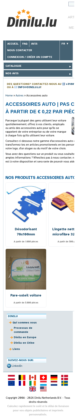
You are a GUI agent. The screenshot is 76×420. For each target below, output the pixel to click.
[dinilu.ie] (33, 383)
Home (9, 95)
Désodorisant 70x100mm (26, 231)
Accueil (13, 43)
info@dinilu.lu (29, 87)
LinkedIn (17, 365)
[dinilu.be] (22, 377)
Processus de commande (23, 330)
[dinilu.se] (65, 383)
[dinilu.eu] (11, 383)
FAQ (24, 43)
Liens (16, 349)
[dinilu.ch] (43, 377)
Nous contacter (19, 50)
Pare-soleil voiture (25, 295)
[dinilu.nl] (54, 383)
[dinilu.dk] (65, 377)
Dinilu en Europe (25, 337)
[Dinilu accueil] (32, 18)
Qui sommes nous (25, 322)
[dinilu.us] (43, 388)
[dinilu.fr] (22, 383)
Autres (20, 95)
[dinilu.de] (54, 377)
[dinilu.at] (11, 377)
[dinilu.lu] (43, 383)
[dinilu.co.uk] (33, 388)
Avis (34, 43)
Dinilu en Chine (24, 342)
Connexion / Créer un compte (29, 57)
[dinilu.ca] (33, 377)
